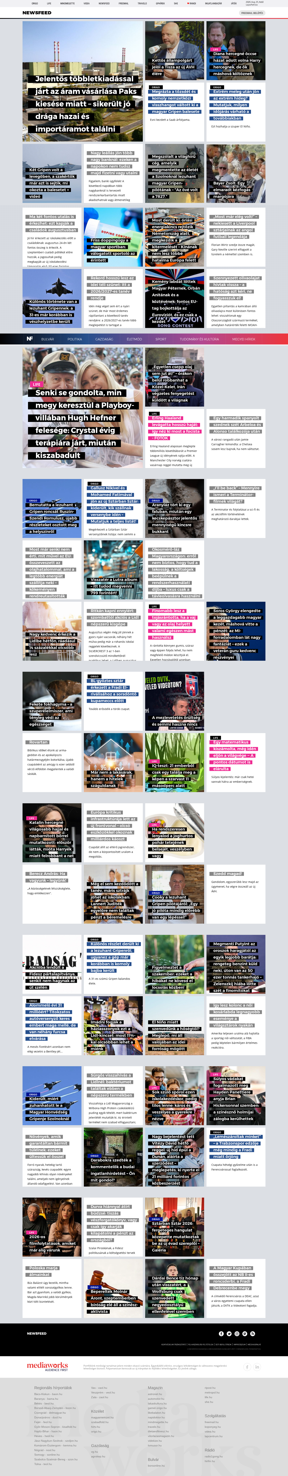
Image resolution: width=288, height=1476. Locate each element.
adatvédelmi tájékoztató (173, 1345)
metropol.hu (212, 1392)
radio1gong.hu (214, 1456)
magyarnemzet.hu (102, 1417)
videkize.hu (155, 1440)
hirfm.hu (210, 1461)
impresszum (239, 1345)
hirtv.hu (95, 1426)
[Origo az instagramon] (237, 1333)
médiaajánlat (254, 1345)
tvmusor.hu (155, 1445)
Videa (87, 3)
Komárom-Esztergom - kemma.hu (55, 1445)
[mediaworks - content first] (47, 1367)
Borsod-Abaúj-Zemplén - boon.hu (55, 1408)
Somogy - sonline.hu (47, 1454)
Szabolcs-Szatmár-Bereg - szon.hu (56, 1459)
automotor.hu (156, 1398)
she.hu (209, 1401)
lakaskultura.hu (157, 1403)
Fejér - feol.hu (43, 1422)
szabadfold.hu (100, 1422)
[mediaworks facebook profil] (247, 1367)
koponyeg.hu (213, 1426)
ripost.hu (210, 1387)
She (176, 3)
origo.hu (96, 1431)
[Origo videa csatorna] (244, 1333)
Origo (35, 3)
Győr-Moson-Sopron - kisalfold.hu (55, 1426)
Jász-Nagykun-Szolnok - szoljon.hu (56, 1440)
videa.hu (210, 1431)
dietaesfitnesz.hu (158, 1431)
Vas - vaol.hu (99, 1387)
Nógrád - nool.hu (44, 1450)
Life (49, 3)
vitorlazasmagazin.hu (161, 1436)
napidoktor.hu (156, 1417)
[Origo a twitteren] (229, 1333)
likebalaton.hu (156, 1412)
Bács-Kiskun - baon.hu (48, 1394)
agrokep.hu (98, 1456)
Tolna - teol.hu (43, 1464)
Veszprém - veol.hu (103, 1392)
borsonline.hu (156, 1465)
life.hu (208, 1397)
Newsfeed (104, 3)
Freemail (124, 3)
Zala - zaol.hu (99, 1397)
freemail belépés (252, 13)
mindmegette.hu (158, 1422)
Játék (234, 3)
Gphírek (160, 3)
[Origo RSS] (252, 1333)
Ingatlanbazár (213, 3)
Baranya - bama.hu (46, 1398)
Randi (193, 3)
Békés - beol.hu (44, 1403)
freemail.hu (212, 1422)
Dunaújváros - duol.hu (48, 1417)
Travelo (142, 3)
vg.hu (94, 1451)
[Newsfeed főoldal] (37, 1333)
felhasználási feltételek (200, 1345)
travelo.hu (154, 1426)
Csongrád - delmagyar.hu (50, 1412)
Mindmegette (67, 3)
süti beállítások (223, 1345)
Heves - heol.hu (44, 1436)
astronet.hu (155, 1394)
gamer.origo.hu (157, 1408)
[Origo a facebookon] (221, 1333)
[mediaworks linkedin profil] (257, 1367)
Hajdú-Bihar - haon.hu (48, 1431)
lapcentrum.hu (214, 1436)
